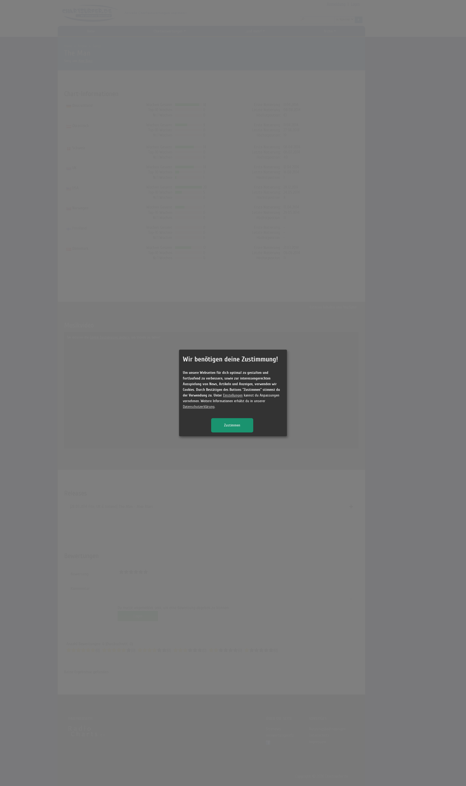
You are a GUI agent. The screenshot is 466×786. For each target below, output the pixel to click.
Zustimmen (232, 425)
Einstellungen (233, 396)
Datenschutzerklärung (199, 407)
